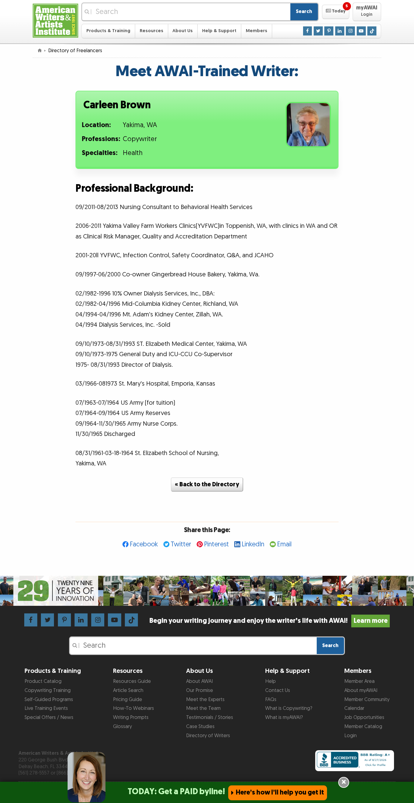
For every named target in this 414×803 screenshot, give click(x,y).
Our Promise (199, 690)
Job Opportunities (364, 717)
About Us (182, 31)
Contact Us (277, 690)
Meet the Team (203, 708)
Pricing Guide (127, 699)
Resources (151, 31)
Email (284, 544)
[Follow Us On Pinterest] (328, 30)
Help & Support (219, 31)
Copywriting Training (48, 690)
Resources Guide (132, 681)
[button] (335, 12)
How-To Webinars (133, 708)
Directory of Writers (208, 735)
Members (256, 31)
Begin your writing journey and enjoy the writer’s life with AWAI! (268, 620)
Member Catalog (363, 726)
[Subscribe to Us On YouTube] (361, 30)
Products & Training (108, 31)
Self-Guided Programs (49, 699)
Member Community (366, 699)
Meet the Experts (205, 699)
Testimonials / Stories (209, 717)
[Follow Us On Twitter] (318, 30)
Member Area (359, 681)
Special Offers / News (49, 717)
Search (304, 11)
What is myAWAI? (284, 717)
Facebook (144, 544)
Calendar (354, 708)
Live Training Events (46, 708)
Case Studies (200, 726)
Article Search (128, 690)
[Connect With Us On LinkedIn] (339, 30)
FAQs (270, 699)
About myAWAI (360, 690)
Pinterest (216, 544)
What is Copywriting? (288, 708)
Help (270, 681)
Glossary (122, 726)
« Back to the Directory (207, 484)
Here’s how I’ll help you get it (280, 792)
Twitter (181, 544)
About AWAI (199, 681)
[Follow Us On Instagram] (350, 30)
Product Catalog (43, 681)
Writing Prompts (131, 717)
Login (350, 735)
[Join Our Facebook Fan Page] (307, 30)
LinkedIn (253, 544)
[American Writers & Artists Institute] (55, 19)
